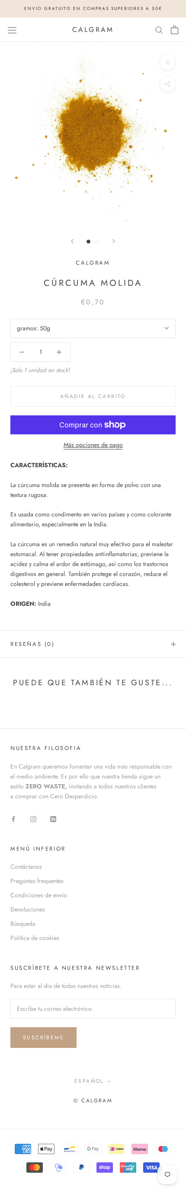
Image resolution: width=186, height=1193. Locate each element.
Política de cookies (34, 938)
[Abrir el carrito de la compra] (174, 29)
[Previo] (72, 241)
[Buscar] (159, 29)
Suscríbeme (43, 1037)
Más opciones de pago (93, 444)
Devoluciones (27, 909)
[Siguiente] (113, 241)
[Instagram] (33, 818)
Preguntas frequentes (37, 881)
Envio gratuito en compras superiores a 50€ (93, 8)
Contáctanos (26, 866)
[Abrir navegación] (12, 29)
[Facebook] (13, 818)
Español (89, 1081)
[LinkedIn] (53, 818)
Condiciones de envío (38, 895)
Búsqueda (22, 923)
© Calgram (93, 1100)
